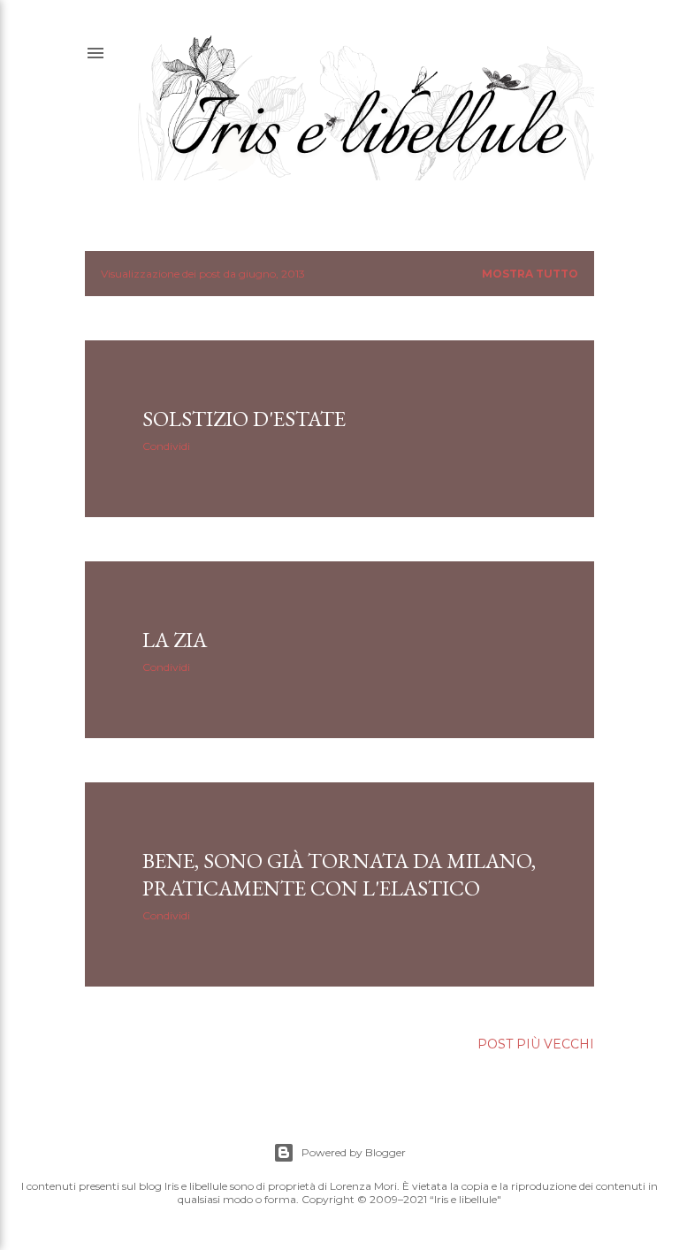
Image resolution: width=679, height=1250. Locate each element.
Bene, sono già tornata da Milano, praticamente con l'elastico (339, 874)
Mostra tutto (530, 273)
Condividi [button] (166, 446)
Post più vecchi (535, 1044)
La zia (174, 639)
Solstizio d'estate (244, 418)
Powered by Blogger (353, 1152)
